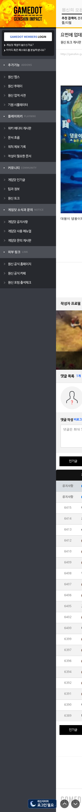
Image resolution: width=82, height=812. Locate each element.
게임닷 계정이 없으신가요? (20, 45)
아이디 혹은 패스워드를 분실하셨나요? (26, 50)
